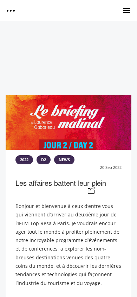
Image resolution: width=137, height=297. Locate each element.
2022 (24, 159)
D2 (43, 159)
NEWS (64, 159)
